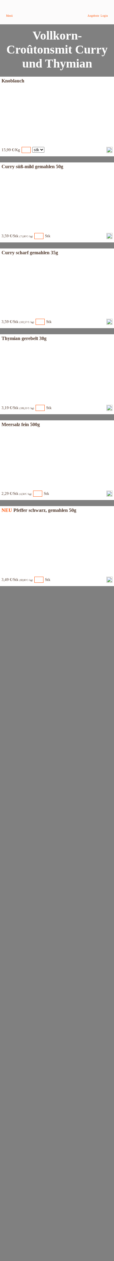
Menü (9, 15)
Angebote (93, 15)
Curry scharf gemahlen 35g (30, 252)
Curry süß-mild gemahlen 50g (32, 166)
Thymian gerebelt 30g (24, 338)
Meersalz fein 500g (21, 424)
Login (104, 15)
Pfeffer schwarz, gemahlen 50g (44, 510)
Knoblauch (13, 80)
